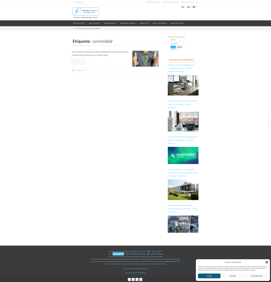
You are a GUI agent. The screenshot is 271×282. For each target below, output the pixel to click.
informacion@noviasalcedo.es (136, 254)
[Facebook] (73, 2)
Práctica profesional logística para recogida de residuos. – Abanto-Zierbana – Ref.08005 (181, 68)
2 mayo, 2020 (80, 70)
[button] (267, 262)
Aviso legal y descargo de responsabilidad (150, 257)
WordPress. (142, 273)
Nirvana (135, 273)
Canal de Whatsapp (156, 254)
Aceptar (209, 276)
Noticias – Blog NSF (187, 2)
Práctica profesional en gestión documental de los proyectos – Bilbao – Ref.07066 (183, 208)
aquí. (164, 264)
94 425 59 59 (119, 254)
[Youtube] (76, 2)
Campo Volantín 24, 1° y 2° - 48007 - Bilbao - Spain (145, 251)
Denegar (233, 276)
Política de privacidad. (131, 257)
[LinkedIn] (79, 2)
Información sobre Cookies (116, 257)
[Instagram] (82, 2)
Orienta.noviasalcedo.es (170, 2)
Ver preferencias (256, 276)
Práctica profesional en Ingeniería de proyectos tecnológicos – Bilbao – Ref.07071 (182, 140)
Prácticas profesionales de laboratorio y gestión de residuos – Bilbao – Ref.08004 (183, 104)
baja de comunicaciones (148, 264)
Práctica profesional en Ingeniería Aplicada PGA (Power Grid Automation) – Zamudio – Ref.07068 (183, 172)
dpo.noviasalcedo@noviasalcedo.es (170, 261)
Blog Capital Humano (153, 2)
